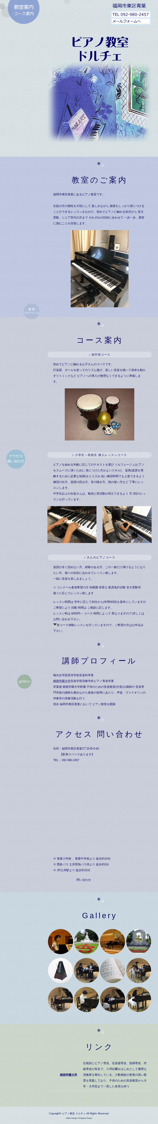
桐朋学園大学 (62, 681)
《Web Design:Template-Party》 (79, 1118)
